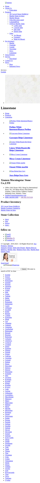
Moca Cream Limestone (19, 159)
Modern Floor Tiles (23, 250)
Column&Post (14, 22)
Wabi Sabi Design (19, 248)
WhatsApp (15, 265)
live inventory (9, 41)
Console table (18, 28)
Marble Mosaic (14, 18)
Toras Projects (10, 55)
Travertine (12, 49)
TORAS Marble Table (17, 24)
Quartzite (12, 45)
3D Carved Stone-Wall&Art (18, 14)
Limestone (12, 53)
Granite (11, 47)
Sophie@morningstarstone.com (15, 195)
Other (11, 33)
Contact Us (9, 60)
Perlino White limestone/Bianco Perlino (20, 128)
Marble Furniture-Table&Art (10, 208)
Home (7, 6)
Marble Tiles (11, 250)
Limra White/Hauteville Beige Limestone (19, 149)
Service (7, 57)
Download (13, 59)
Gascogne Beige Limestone (21, 138)
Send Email (5, 263)
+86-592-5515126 (26, 197)
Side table (17, 29)
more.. (7, 225)
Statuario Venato (6, 248)
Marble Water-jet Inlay (17, 16)
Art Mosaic (17, 35)
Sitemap (10, 246)
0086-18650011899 (11, 197)
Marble (11, 43)
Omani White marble (18, 167)
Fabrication (13, 10)
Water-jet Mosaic (19, 39)
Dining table (18, 31)
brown (7, 223)
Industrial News (14, 66)
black (7, 219)
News (7, 62)
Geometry (17, 37)
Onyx (11, 51)
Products (8, 12)
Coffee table (18, 26)
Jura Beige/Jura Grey (18, 175)
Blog (11, 64)
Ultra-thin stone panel (16, 20)
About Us (8, 8)
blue (6, 221)
